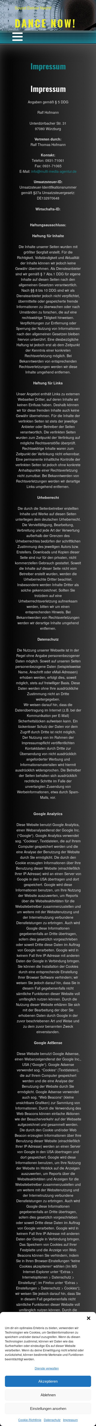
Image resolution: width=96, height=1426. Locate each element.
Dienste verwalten (47, 1368)
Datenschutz (52, 1420)
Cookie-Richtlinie (29, 1420)
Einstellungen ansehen (48, 1408)
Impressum (70, 1420)
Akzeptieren (48, 1381)
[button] (88, 1318)
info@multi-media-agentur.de (54, 171)
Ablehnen (48, 1395)
